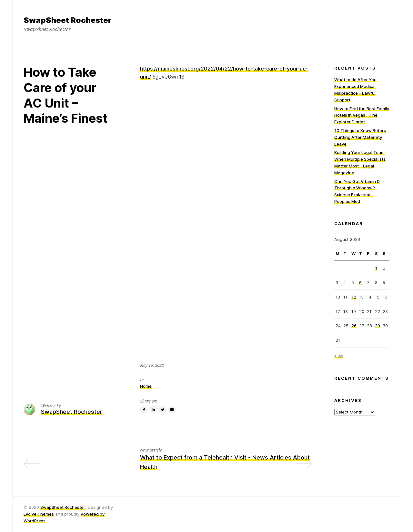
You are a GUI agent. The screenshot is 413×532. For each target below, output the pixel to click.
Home (146, 386)
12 (353, 296)
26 (354, 325)
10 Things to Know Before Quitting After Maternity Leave (360, 137)
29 (377, 325)
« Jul (338, 355)
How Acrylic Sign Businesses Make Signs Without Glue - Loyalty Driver (73, 467)
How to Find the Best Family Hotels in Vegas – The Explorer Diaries (361, 115)
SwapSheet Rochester (62, 507)
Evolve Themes (39, 514)
